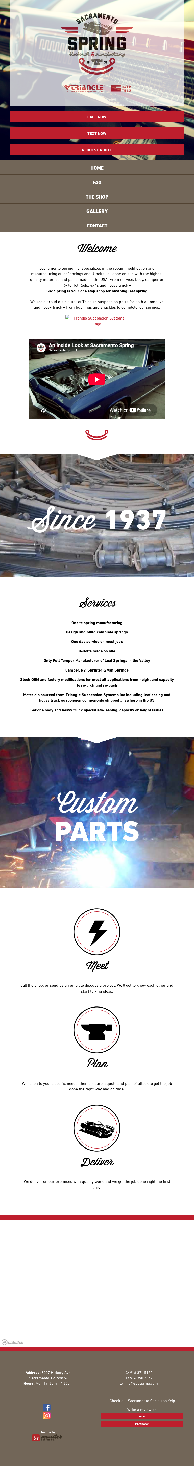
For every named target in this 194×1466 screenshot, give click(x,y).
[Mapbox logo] (13, 1342)
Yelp (142, 1416)
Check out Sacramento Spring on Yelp (142, 1401)
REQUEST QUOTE (97, 150)
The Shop (97, 197)
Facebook (142, 1424)
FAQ (97, 182)
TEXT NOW (96, 133)
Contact (97, 225)
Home (97, 168)
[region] (97, 1283)
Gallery (97, 211)
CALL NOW (96, 117)
